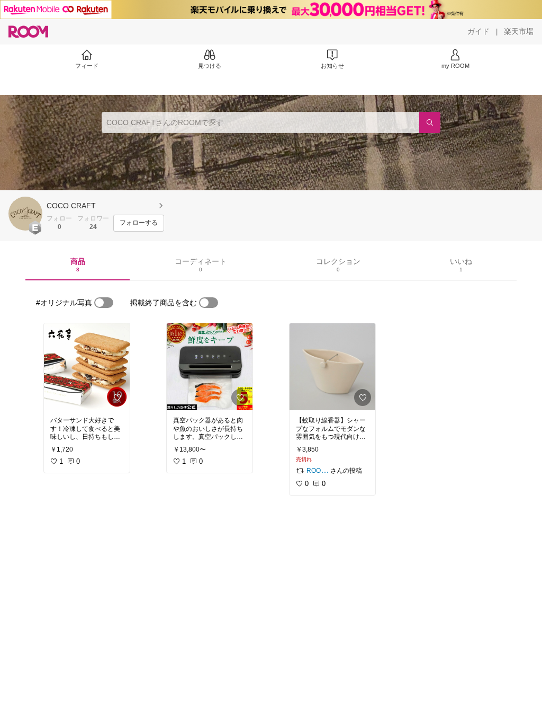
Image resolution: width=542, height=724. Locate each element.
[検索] (429, 122)
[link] (87, 366)
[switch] (103, 302)
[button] (25, 214)
